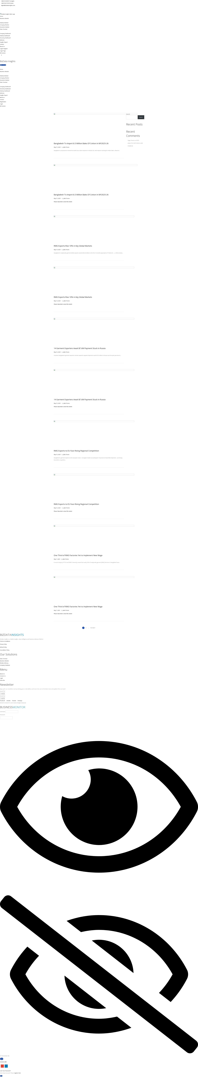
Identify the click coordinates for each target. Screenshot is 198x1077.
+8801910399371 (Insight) (7, 1)
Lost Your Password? (5, 1071)
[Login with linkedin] (6, 1066)
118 (91, 628)
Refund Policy (3, 647)
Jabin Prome (66, 147)
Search (128, 114)
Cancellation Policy (4, 650)
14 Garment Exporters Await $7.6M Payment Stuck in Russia (79, 348)
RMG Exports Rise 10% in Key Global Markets (73, 246)
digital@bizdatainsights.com (8, 5)
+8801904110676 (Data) (7, 3)
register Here (17, 1073)
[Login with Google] (2, 1066)
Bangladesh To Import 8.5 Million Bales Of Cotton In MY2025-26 (81, 143)
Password (2, 714)
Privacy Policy (3, 644)
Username (2, 711)
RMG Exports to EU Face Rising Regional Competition (76, 450)
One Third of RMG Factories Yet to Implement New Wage (78, 555)
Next (93, 628)
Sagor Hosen (131, 140)
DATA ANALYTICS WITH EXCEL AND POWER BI (135, 143)
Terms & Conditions (5, 641)
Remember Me (5, 1056)
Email (1, 691)
